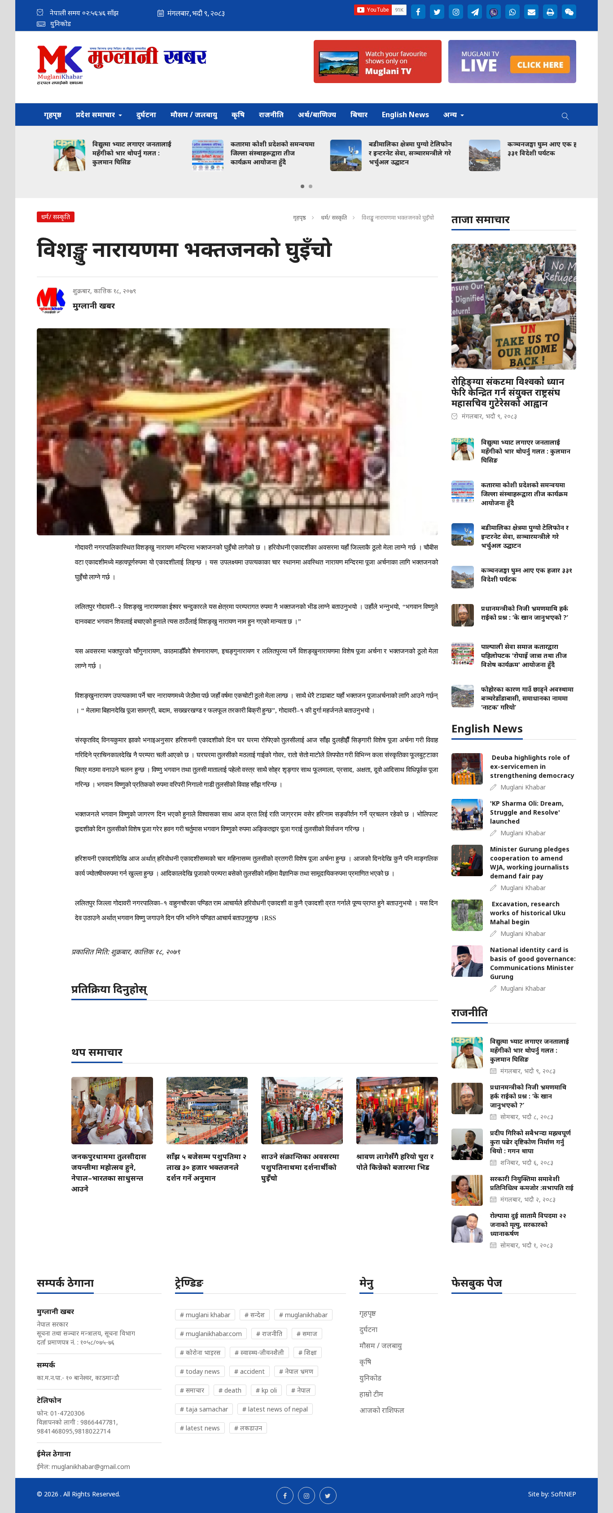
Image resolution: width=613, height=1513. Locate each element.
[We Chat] (569, 11)
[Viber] (493, 11)
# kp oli (266, 1390)
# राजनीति (269, 1333)
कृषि (238, 114)
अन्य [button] (451, 114)
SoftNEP (563, 1494)
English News (405, 114)
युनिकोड (370, 1378)
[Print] (550, 11)
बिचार (359, 114)
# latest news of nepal (275, 1409)
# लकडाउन (248, 1428)
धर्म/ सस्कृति (334, 217)
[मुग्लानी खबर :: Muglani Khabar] (122, 67)
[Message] (475, 11)
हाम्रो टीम (371, 1394)
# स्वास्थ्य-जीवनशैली (259, 1352)
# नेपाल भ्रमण (296, 1371)
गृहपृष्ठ (52, 114)
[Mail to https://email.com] (531, 11)
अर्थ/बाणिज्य (317, 114)
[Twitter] (437, 11)
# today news (200, 1371)
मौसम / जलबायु (194, 114)
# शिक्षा (307, 1352)
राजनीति (271, 114)
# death (230, 1390)
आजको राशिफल (381, 1410)
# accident (249, 1371)
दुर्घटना (146, 114)
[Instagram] (456, 11)
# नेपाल (301, 1390)
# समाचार (192, 1390)
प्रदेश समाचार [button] (96, 114)
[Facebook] (418, 11)
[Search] (565, 114)
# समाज (307, 1333)
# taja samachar (204, 1409)
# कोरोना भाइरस (200, 1352)
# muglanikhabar (303, 1314)
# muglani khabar (205, 1314)
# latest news (200, 1428)
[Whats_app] (512, 11)
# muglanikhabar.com (211, 1333)
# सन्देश (255, 1314)
